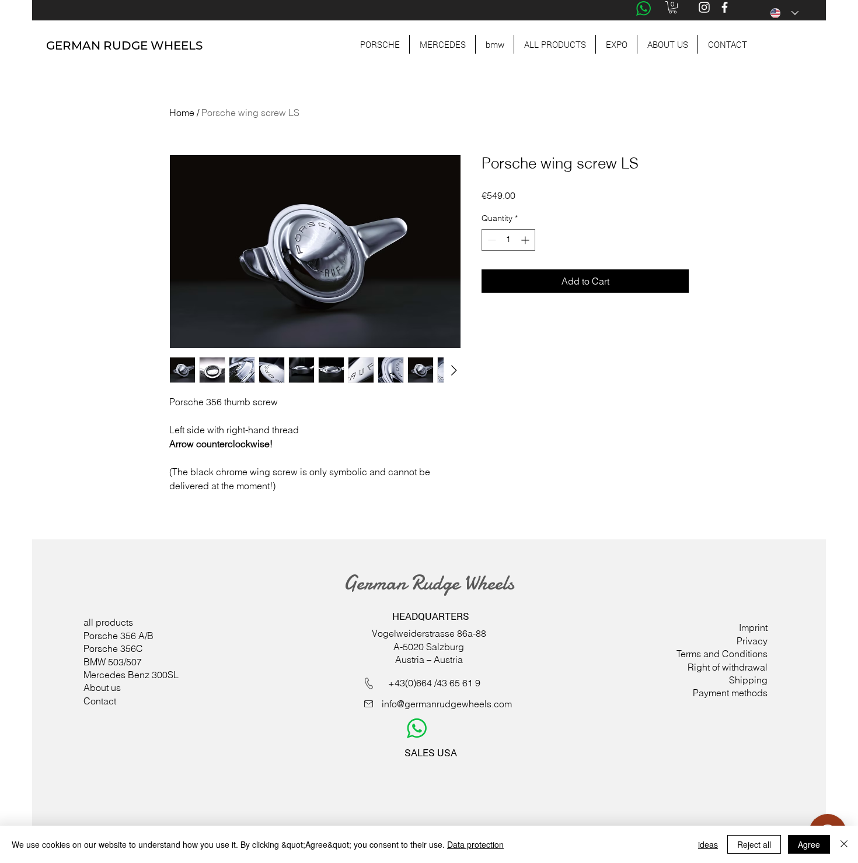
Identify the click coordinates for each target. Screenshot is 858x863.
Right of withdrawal (728, 667)
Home (181, 112)
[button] (672, 7)
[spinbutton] (508, 240)
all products (108, 622)
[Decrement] (490, 240)
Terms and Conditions (722, 653)
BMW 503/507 (112, 662)
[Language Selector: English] (784, 13)
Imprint (753, 627)
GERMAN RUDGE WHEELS (124, 45)
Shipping (748, 680)
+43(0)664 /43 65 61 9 (434, 683)
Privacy (752, 641)
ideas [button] (708, 844)
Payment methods (730, 693)
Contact (99, 701)
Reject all (754, 844)
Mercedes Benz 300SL (131, 674)
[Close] (844, 844)
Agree (809, 844)
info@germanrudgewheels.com (447, 704)
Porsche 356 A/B (118, 635)
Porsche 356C (113, 648)
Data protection (475, 844)
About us (102, 687)
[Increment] (526, 240)
